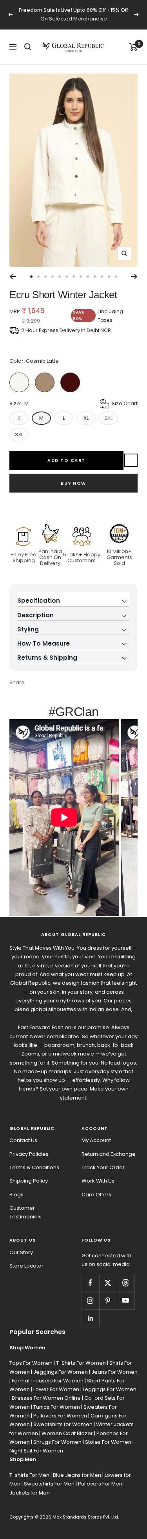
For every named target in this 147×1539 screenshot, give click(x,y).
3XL (19, 434)
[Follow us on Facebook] (90, 1283)
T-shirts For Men (29, 1475)
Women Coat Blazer (67, 1433)
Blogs (16, 1194)
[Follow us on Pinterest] (108, 1300)
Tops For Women (31, 1363)
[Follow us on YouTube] (125, 1300)
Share (17, 682)
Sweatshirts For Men (49, 1483)
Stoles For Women (108, 1442)
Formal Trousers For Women (47, 1380)
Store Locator (26, 1266)
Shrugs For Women (57, 1442)
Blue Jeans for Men (77, 1475)
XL (86, 418)
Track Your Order (103, 1167)
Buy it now (73, 483)
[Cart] (133, 47)
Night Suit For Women (36, 1450)
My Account (96, 1140)
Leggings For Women (109, 1389)
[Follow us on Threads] (125, 1283)
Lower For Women (56, 1389)
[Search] (27, 46)
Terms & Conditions (34, 1167)
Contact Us (23, 1140)
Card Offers (96, 1194)
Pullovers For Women (60, 1415)
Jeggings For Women (60, 1372)
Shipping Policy (28, 1181)
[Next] (134, 276)
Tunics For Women (56, 1407)
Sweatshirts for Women (63, 1424)
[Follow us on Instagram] (90, 1300)
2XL (108, 418)
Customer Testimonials (25, 1212)
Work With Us (98, 1181)
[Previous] (12, 276)
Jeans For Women (114, 1372)
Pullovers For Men (100, 1483)
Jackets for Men (29, 1493)
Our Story (21, 1252)
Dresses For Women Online (46, 1398)
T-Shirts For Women (81, 1363)
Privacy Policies (29, 1154)
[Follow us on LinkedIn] (90, 1318)
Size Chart (125, 403)
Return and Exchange (109, 1154)
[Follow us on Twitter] (108, 1283)
